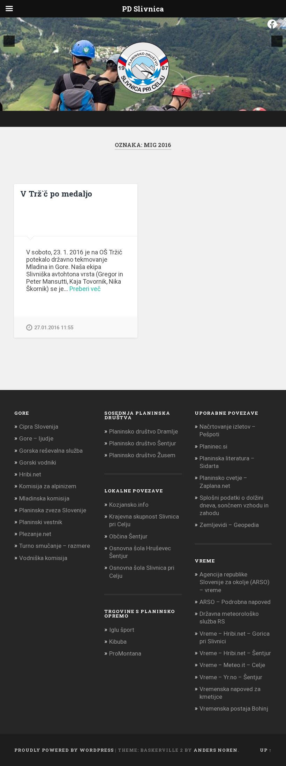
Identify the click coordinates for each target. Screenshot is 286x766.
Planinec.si (213, 446)
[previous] (9, 41)
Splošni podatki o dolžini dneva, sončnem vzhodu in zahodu (234, 505)
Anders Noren (216, 750)
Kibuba (118, 641)
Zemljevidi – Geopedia (229, 524)
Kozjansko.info (129, 504)
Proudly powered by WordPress (64, 750)
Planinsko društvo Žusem (142, 455)
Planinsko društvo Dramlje (143, 431)
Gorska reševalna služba (51, 450)
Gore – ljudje (36, 438)
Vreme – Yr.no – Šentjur (231, 677)
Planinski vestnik (40, 522)
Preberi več (84, 288)
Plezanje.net (35, 533)
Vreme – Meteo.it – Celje (232, 664)
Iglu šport (121, 629)
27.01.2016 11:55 (53, 328)
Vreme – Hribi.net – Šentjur (235, 653)
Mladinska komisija (44, 498)
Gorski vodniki (37, 462)
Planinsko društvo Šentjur (142, 443)
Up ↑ (266, 750)
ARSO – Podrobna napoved (235, 601)
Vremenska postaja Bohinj (234, 708)
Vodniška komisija (43, 557)
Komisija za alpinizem (47, 486)
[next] (277, 41)
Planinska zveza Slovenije (52, 510)
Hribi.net (30, 474)
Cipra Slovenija (38, 426)
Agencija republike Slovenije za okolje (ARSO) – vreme (235, 582)
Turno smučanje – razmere (54, 545)
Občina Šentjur (128, 536)
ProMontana (125, 653)
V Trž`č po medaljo (56, 193)
